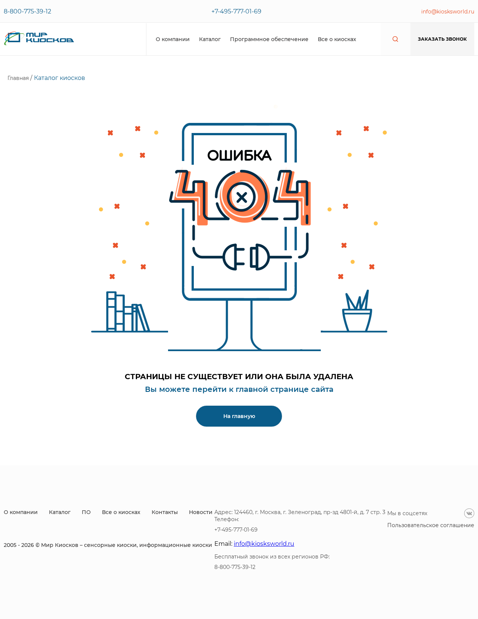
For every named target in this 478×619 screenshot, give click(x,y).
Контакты (165, 512)
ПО (86, 512)
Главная (18, 78)
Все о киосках (337, 39)
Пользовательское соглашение (430, 525)
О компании (173, 39)
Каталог (210, 39)
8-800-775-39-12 (27, 11)
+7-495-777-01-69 (236, 11)
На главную (239, 416)
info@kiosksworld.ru (447, 11)
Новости (200, 512)
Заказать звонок (442, 39)
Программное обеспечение (269, 39)
